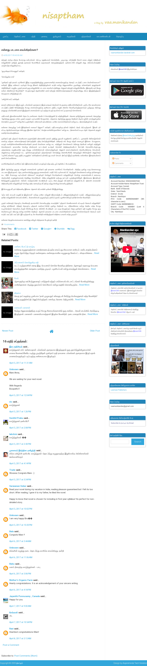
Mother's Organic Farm (21, 580)
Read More (84, 285)
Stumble (60, 228)
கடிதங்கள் (71, 36)
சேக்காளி (13, 612)
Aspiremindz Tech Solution (135, 663)
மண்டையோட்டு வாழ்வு (24, 246)
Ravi (11, 628)
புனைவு (44, 36)
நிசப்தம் (19, 663)
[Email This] (8, 234)
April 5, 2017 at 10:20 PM (20, 525)
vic (10, 401)
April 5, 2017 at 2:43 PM (20, 444)
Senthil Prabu (16, 418)
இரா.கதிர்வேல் (15, 346)
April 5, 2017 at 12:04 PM (20, 395)
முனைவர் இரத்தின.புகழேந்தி (22, 450)
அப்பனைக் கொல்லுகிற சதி (26, 262)
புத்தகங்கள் (86, 36)
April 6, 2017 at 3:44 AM (20, 541)
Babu (11, 564)
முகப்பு (5, 36)
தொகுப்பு (120, 36)
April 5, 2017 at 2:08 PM (20, 427)
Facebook (21, 228)
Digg (72, 228)
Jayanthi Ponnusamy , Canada (24, 596)
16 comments (9, 224)
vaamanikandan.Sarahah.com (123, 53)
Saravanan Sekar (17, 486)
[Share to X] (13, 234)
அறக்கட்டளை (19, 36)
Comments (118, 163)
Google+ (47, 228)
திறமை (17, 293)
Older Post (95, 330)
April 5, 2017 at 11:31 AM (20, 363)
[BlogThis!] (11, 234)
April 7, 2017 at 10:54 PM (20, 622)
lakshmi (13, 434)
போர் (16, 278)
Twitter (34, 228)
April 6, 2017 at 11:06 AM (20, 557)
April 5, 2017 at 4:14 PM (20, 463)
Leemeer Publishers (119, 390)
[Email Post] (3, 234)
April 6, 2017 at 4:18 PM (20, 589)
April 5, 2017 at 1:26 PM (20, 411)
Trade (12, 470)
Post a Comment (11, 645)
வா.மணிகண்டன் (104, 36)
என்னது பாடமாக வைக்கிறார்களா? (19, 49)
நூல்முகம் (57, 36)
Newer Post (7, 330)
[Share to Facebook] (16, 234)
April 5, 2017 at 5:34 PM (20, 479)
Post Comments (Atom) (25, 655)
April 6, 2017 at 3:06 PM (20, 573)
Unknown (14, 369)
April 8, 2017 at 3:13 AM (20, 638)
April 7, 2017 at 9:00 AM (20, 606)
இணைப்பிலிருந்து (129, 135)
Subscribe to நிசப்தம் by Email (122, 423)
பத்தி (33, 36)
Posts (116, 159)
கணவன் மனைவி (22, 307)
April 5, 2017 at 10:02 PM (20, 509)
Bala (11, 531)
